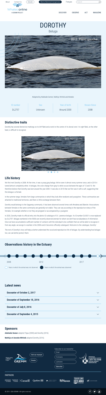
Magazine (97, 12)
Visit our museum (36, 355)
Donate (30, 2)
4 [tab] (58, 172)
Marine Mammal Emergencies (50, 2)
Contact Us (18, 2)
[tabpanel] (53, 153)
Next (82, 153)
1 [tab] (48, 172)
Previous (23, 153)
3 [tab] (55, 172)
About (8, 2)
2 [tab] (52, 172)
